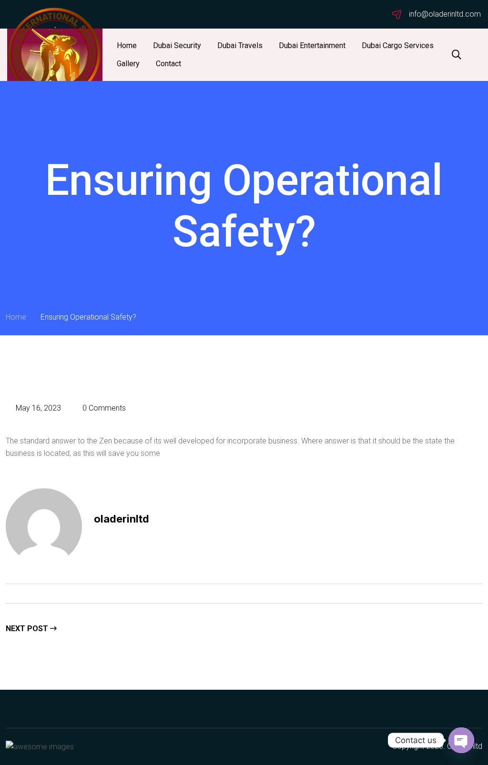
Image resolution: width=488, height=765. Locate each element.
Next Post (28, 628)
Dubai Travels (240, 45)
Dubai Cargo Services (398, 45)
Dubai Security (177, 45)
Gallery (128, 63)
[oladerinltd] (54, 55)
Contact (168, 63)
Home (127, 45)
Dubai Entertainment (312, 45)
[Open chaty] (461, 740)
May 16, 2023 (37, 408)
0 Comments (103, 408)
